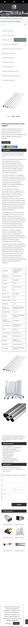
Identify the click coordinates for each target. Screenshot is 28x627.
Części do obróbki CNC (8, 446)
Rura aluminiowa (14, 18)
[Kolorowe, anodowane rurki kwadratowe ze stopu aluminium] (8, 531)
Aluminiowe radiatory (7, 454)
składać (19, 504)
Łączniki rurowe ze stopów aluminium (20, 524)
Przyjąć (16, 623)
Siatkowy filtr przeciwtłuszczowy (10, 460)
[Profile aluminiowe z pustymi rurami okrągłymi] (13, 101)
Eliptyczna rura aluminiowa (20, 550)
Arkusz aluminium (7, 447)
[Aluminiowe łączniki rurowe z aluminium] (8, 518)
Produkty (6, 18)
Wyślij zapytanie (6, 142)
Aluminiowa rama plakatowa (9, 449)
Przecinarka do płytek (7, 462)
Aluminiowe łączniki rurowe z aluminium (8, 524)
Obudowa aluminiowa (7, 455)
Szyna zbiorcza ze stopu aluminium (11, 451)
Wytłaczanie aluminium (8, 452)
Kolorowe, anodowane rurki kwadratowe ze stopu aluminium (8, 537)
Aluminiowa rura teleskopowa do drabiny (8, 550)
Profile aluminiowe (7, 457)
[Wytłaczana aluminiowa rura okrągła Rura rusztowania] (20, 531)
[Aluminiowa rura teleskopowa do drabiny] (8, 544)
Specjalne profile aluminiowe (9, 458)
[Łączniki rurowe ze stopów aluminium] (20, 518)
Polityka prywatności (12, 620)
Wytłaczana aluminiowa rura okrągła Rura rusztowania (20, 537)
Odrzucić (8, 623)
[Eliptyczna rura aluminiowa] (20, 544)
